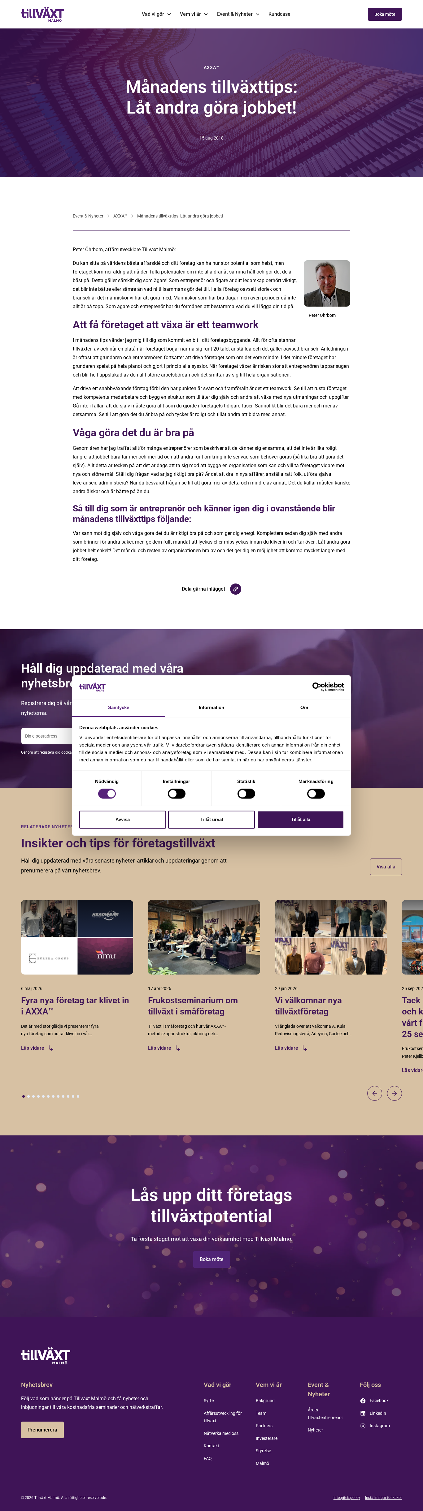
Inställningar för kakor (383, 1498)
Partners (264, 1425)
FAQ (208, 1458)
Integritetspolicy (347, 1498)
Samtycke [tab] (118, 707)
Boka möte (384, 14)
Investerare (266, 1438)
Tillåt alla (300, 819)
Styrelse (263, 1450)
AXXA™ (120, 215)
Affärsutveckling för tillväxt (223, 1417)
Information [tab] (211, 707)
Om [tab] (304, 707)
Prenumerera (42, 1430)
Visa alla (386, 867)
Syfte (209, 1400)
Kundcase (279, 14)
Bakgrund (265, 1400)
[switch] (176, 794)
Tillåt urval (211, 819)
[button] (156, 14)
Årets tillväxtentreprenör (325, 1413)
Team (261, 1413)
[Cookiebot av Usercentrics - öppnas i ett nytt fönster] (317, 687)
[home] (42, 14)
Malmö (262, 1463)
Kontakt (211, 1445)
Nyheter (315, 1429)
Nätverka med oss (221, 1433)
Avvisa (123, 819)
